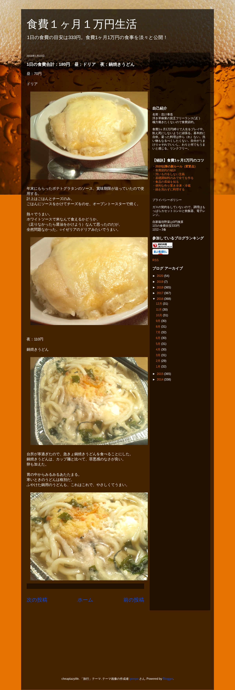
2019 (160, 281)
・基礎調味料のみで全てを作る (173, 177)
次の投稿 (37, 600)
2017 (160, 293)
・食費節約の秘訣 (164, 170)
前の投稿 (133, 600)
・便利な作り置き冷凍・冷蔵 (171, 185)
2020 (160, 275)
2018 (160, 287)
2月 (158, 360)
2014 (160, 379)
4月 (158, 349)
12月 (159, 303)
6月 (158, 338)
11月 (159, 309)
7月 (158, 332)
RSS (155, 260)
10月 (159, 315)
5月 (158, 343)
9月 (158, 320)
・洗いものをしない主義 (168, 174)
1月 (158, 366)
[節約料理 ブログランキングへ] (162, 247)
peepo (134, 678)
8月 (158, 326)
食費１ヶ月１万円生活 (87, 24)
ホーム (85, 600)
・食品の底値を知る (165, 181)
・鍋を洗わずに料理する (168, 189)
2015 (160, 373)
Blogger (168, 678)
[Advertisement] (179, 78)
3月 (158, 355)
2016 (160, 298)
